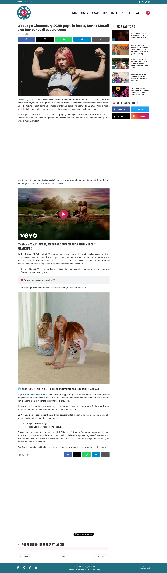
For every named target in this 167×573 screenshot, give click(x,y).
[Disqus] (63, 492)
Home (74, 12)
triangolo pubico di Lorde (32, 183)
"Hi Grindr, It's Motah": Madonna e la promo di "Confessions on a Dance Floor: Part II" (140, 91)
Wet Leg (24, 99)
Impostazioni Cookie (83, 570)
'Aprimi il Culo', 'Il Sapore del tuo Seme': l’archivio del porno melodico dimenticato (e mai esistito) (139, 50)
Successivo (27, 556)
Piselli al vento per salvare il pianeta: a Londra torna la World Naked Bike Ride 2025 (139, 63)
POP (105, 12)
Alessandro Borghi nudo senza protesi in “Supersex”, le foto (139, 36)
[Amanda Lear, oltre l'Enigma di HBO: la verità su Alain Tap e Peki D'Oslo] (120, 77)
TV (122, 12)
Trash (114, 12)
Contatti (28, 2)
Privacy (19, 2)
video (27, 455)
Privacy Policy (95, 570)
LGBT (138, 12)
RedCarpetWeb (145, 569)
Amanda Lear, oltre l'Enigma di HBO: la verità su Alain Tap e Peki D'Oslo (139, 77)
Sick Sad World (78, 567)
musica (21, 455)
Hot (129, 12)
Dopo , (31, 394)
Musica (84, 12)
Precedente (100, 556)
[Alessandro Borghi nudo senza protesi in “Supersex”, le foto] (120, 35)
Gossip (95, 12)
